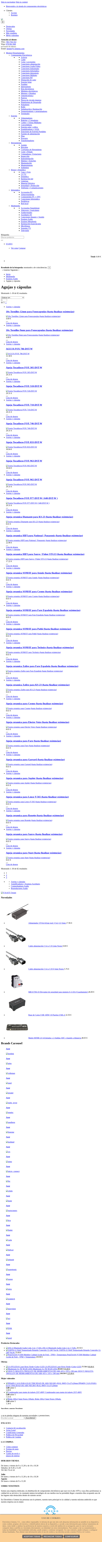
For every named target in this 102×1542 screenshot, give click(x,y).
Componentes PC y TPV (31, 197)
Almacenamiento (27, 194)
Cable (23, 60)
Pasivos (24, 98)
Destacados (10, 26)
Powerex (24, 138)
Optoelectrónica (27, 96)
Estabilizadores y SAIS (30, 129)
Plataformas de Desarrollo (31, 102)
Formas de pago (12, 1449)
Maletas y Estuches (28, 161)
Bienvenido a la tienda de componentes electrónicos (26, 6)
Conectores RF (27, 78)
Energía (14, 116)
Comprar (22, 248)
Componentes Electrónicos (21, 55)
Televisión (25, 230)
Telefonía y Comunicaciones (32, 188)
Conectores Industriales (30, 69)
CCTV (23, 174)
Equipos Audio (27, 219)
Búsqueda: (5, 235)
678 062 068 (11, 44)
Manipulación (26, 163)
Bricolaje (24, 147)
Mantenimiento (27, 165)
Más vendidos (11, 33)
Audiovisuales (26, 212)
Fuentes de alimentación (30, 134)
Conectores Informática (30, 71)
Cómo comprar (12, 1447)
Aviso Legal (11, 1430)
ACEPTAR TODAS (32, 1537)
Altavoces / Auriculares (30, 210)
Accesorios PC (27, 192)
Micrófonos (25, 226)
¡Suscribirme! (30, 1418)
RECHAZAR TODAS (53, 1537)
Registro (14, 15)
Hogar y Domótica (18, 170)
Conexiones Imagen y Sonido (32, 217)
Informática (15, 190)
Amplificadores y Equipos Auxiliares (25, 884)
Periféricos (25, 201)
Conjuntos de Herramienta (31, 150)
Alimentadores (26, 118)
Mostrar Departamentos (15, 53)
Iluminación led (27, 179)
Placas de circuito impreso (31, 100)
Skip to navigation (8, 2)
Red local (24, 203)
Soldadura (25, 168)
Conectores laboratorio (30, 73)
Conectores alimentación (30, 64)
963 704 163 (11, 42)
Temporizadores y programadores (34, 111)
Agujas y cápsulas (13, 307)
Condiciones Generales (15, 1432)
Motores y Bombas (28, 93)
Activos (24, 57)
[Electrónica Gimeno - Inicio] (2, 19)
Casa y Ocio (26, 172)
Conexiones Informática (30, 199)
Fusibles (24, 84)
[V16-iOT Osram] (8, 893)
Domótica (25, 176)
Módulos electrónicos (29, 91)
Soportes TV (26, 228)
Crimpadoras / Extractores (31, 154)
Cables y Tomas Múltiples (31, 123)
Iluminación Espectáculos (31, 224)
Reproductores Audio (19, 888)
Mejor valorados (12, 35)
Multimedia (15, 206)
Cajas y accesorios (28, 62)
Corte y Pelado (27, 152)
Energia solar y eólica (29, 127)
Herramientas (16, 143)
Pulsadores (25, 105)
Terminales (25, 114)
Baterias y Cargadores (29, 120)
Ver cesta (14, 248)
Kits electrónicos (27, 89)
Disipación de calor (28, 80)
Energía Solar (26, 82)
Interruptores (26, 87)
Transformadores (27, 141)
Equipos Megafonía (28, 221)
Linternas (24, 181)
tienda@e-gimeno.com (15, 49)
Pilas (23, 136)
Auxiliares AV (26, 215)
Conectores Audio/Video (30, 66)
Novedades (10, 31)
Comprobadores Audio (20, 886)
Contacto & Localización (16, 1428)
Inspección (25, 156)
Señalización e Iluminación (31, 109)
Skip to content (22, 2)
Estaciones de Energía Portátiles (33, 132)
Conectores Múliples (29, 75)
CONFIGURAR (71, 1537)
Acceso (14, 13)
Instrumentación (27, 159)
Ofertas (9, 29)
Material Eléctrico (28, 183)
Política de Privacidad (14, 1435)
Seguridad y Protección (30, 185)
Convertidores (26, 125)
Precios (9, 1451)
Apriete (24, 145)
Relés (23, 107)
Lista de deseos (12, 323)
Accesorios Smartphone (30, 208)
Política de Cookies (13, 1437)
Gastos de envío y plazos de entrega (13, 1454)
